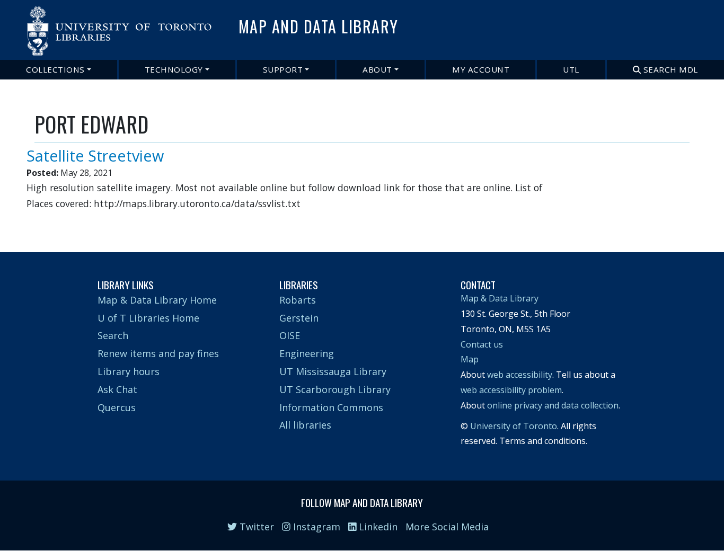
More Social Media (447, 526)
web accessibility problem (511, 390)
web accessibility (519, 374)
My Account (480, 69)
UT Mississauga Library (332, 371)
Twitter (255, 526)
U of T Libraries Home (148, 318)
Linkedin (377, 526)
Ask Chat (117, 389)
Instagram (315, 526)
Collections (55, 69)
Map (470, 359)
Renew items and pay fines (158, 353)
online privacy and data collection (553, 405)
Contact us (482, 344)
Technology (174, 69)
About (377, 69)
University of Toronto (513, 426)
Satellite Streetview (95, 155)
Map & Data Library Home (157, 300)
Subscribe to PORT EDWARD (38, 221)
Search (113, 335)
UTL (571, 69)
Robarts (297, 300)
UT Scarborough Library (335, 389)
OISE (289, 335)
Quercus (117, 407)
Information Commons (331, 407)
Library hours (129, 371)
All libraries (305, 425)
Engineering (306, 353)
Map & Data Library (499, 298)
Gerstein (299, 318)
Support (283, 69)
